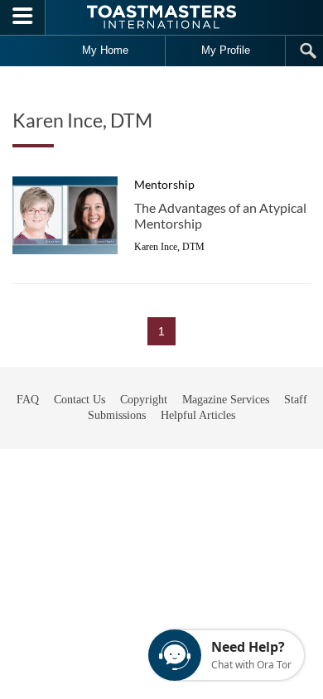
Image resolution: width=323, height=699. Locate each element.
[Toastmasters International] (161, 17)
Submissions (117, 415)
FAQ (28, 399)
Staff (295, 399)
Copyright (143, 399)
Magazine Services (225, 399)
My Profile (225, 50)
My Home (105, 50)
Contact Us (79, 399)
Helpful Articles (198, 415)
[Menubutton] (23, 17)
